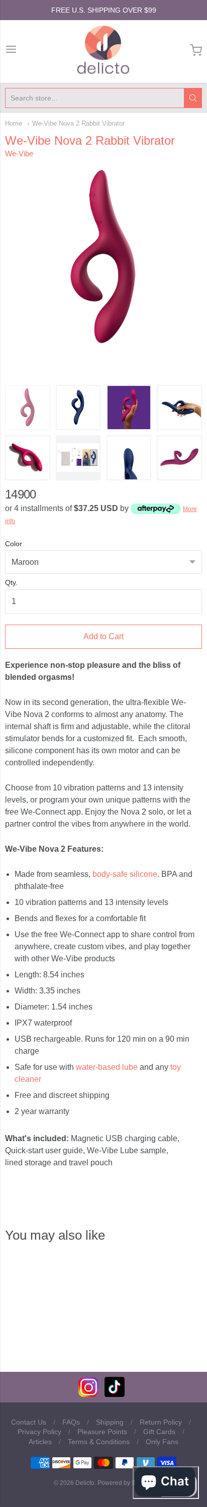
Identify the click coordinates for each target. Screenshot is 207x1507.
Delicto (84, 1482)
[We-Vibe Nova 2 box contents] (78, 457)
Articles (40, 1442)
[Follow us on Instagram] (88, 1394)
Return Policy (161, 1422)
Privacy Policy (39, 1432)
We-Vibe (19, 153)
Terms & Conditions (99, 1442)
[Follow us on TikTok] (115, 1394)
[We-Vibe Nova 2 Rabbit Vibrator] (27, 407)
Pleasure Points (102, 1432)
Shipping (110, 1422)
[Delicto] (103, 50)
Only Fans (162, 1442)
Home (13, 123)
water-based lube (107, 1067)
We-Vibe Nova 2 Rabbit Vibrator (78, 123)
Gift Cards (159, 1432)
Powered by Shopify (124, 1482)
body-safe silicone (124, 874)
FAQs (71, 1422)
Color (13, 544)
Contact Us (28, 1422)
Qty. (11, 582)
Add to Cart (103, 636)
